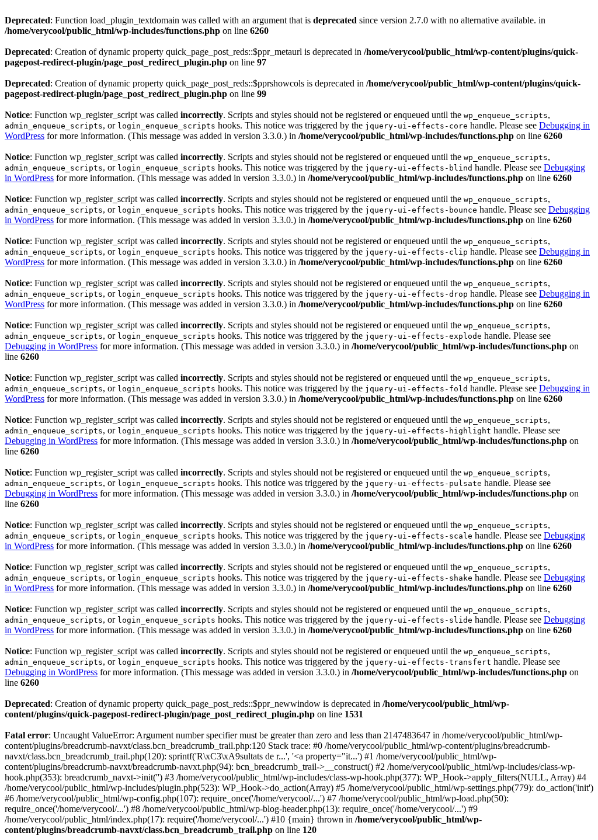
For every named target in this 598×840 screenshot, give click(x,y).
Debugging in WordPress (51, 346)
